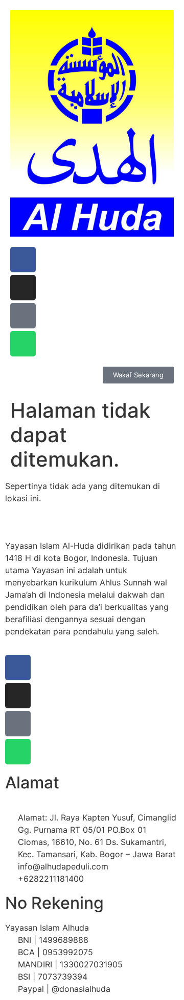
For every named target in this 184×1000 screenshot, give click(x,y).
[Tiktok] (23, 315)
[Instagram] (23, 287)
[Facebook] (23, 259)
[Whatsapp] (23, 343)
